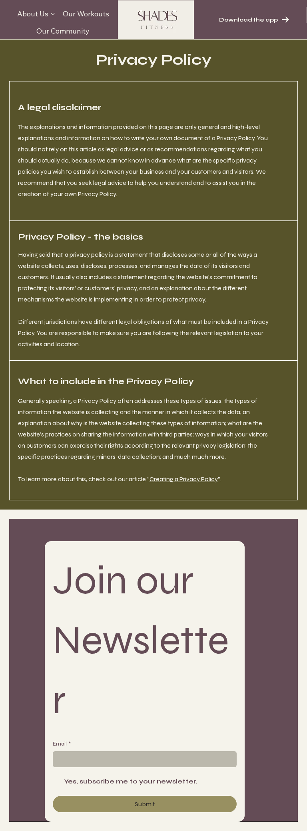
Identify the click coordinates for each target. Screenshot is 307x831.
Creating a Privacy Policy (184, 479)
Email (62, 743)
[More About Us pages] (53, 14)
